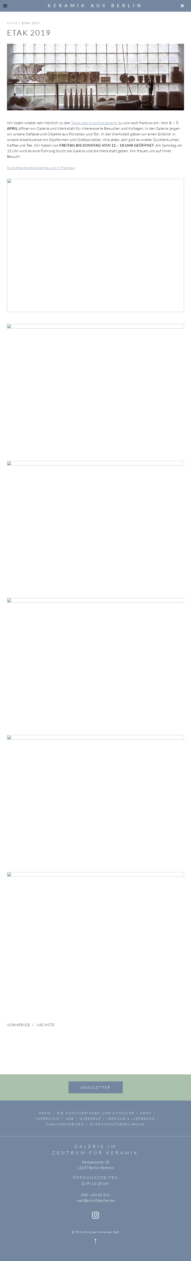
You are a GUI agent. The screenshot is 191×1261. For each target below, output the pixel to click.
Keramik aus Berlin (95, 5)
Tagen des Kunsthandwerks (94, 122)
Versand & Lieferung (131, 1118)
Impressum (47, 1118)
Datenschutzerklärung (117, 1124)
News (146, 1113)
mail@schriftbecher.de (95, 1200)
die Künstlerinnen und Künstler (95, 1113)
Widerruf (91, 1118)
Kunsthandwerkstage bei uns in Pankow (41, 167)
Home (45, 1113)
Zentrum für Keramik (95, 1153)
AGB (70, 1118)
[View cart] (182, 5)
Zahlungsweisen (65, 1124)
